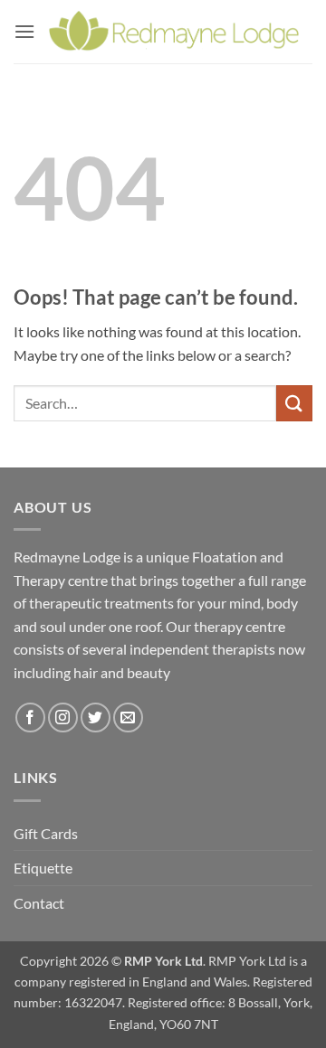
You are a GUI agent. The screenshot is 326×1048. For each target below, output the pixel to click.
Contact (39, 902)
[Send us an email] (128, 717)
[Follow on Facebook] (30, 717)
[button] (24, 31)
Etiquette (43, 867)
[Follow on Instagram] (63, 717)
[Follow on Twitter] (95, 717)
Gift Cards (46, 833)
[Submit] (294, 402)
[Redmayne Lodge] (174, 31)
